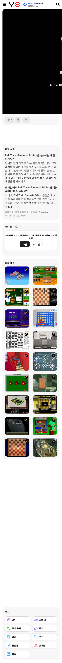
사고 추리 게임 (22, 212)
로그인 (36, 244)
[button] (8, 207)
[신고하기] (26, 120)
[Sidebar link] (4, 4)
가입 (24, 244)
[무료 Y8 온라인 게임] (14, 4)
